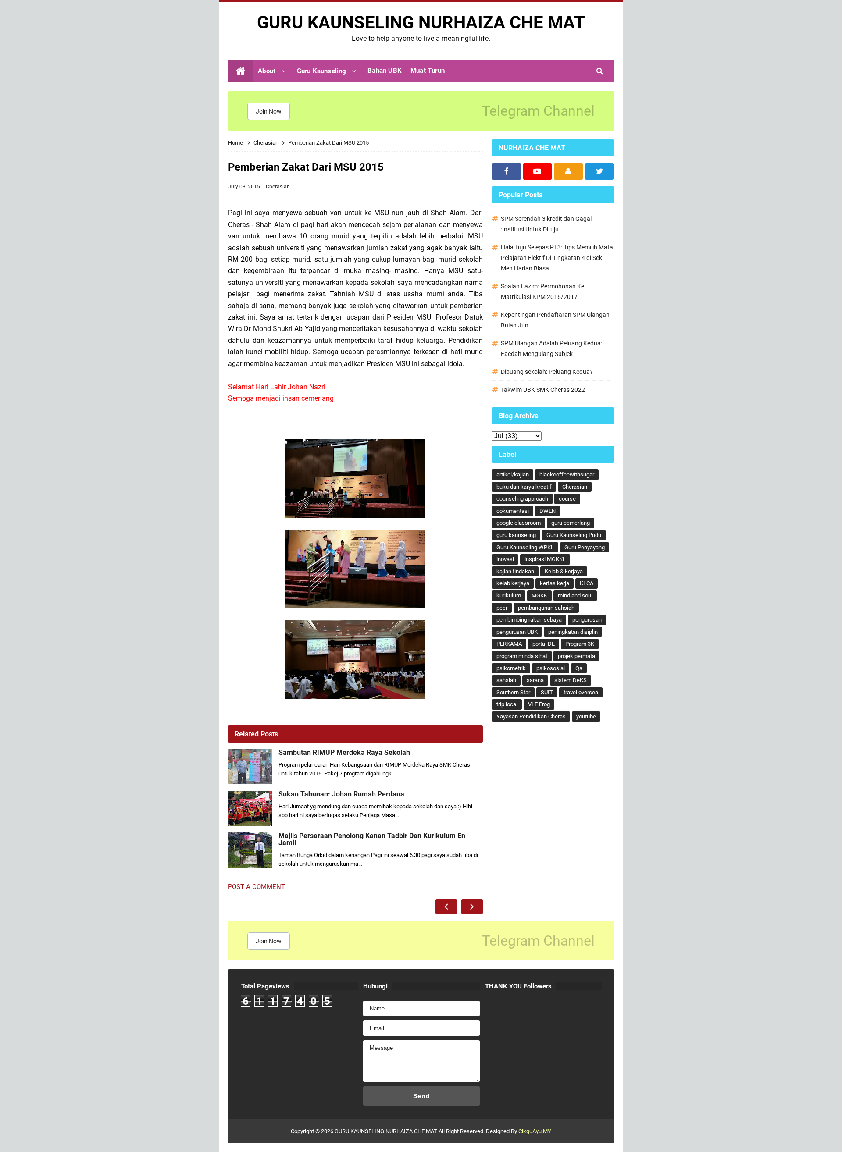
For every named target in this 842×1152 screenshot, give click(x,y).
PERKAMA (509, 643)
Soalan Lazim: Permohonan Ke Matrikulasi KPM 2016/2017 (542, 291)
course (567, 498)
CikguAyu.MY (534, 1131)
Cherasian (278, 187)
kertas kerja (554, 583)
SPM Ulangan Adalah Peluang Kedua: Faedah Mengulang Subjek (551, 348)
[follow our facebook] (506, 171)
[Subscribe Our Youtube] (537, 171)
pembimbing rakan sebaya (529, 619)
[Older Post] (472, 906)
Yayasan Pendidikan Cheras (531, 716)
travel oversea (581, 692)
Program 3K (579, 643)
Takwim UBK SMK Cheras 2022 (543, 389)
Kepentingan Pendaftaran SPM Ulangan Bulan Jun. (555, 320)
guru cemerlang (570, 522)
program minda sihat (521, 656)
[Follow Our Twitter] (599, 171)
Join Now (269, 111)
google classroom (518, 522)
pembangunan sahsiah (546, 607)
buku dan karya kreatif (524, 487)
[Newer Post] (446, 906)
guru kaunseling (516, 535)
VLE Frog (539, 704)
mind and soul (575, 595)
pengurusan (587, 619)
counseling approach (522, 498)
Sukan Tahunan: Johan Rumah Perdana (341, 794)
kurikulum (508, 595)
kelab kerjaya (512, 583)
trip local (506, 704)
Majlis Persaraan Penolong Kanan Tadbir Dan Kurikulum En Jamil (371, 839)
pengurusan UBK (517, 632)
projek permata (576, 656)
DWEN (547, 511)
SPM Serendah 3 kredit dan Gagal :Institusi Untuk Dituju (546, 224)
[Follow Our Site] (568, 171)
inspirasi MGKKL (545, 559)
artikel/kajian (512, 474)
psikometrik (511, 668)
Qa (578, 668)
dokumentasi (512, 511)
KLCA (586, 583)
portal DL (543, 643)
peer (501, 607)
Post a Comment (256, 887)
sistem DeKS (570, 680)
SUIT (547, 692)
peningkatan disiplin (573, 632)
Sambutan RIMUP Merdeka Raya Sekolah (344, 752)
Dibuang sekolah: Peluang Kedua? (547, 371)
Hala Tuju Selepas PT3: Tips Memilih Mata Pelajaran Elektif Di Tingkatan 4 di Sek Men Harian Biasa (557, 258)
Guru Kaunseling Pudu (573, 535)
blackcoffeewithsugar (566, 474)
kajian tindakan (515, 571)
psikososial (550, 668)
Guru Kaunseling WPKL (525, 547)
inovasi (505, 559)
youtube (586, 716)
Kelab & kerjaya (564, 571)
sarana (535, 680)
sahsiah (506, 680)
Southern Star (513, 692)
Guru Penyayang (584, 547)
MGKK (539, 595)
